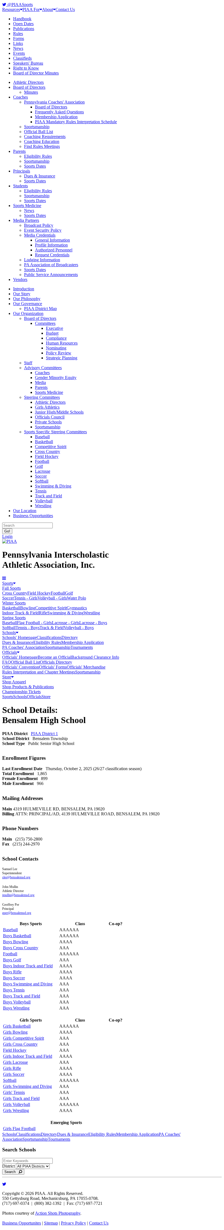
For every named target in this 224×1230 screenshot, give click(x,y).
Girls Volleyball (16, 1104)
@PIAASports (19, 4)
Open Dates (23, 23)
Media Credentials (39, 235)
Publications (23, 28)
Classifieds (22, 58)
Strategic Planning (61, 357)
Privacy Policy (73, 1223)
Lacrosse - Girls (65, 622)
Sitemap (51, 1223)
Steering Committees (42, 397)
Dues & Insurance (39, 176)
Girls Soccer (13, 1074)
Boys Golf (12, 959)
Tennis (40, 491)
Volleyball (43, 500)
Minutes (31, 92)
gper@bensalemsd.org (16, 913)
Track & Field (52, 627)
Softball (41, 481)
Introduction (23, 288)
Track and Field (48, 496)
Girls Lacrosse (15, 1062)
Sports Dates (35, 166)
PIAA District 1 (44, 733)
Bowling (27, 608)
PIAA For (31, 9)
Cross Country (47, 451)
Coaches (20, 97)
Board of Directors (29, 87)
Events (19, 53)
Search (11, 1172)
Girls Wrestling (16, 1110)
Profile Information (51, 245)
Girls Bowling (15, 1032)
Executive (54, 328)
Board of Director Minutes (36, 73)
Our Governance (27, 303)
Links (18, 43)
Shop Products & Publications (28, 686)
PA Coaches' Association (23, 647)
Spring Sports (14, 617)
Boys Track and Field (21, 996)
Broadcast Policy (38, 225)
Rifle (43, 612)
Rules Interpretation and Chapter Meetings (38, 672)
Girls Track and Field (21, 1098)
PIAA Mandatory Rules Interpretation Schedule (76, 121)
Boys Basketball (17, 935)
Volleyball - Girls (52, 598)
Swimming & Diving (53, 486)
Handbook (22, 18)
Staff (28, 362)
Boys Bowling (15, 941)
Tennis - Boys (28, 627)
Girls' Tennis (14, 1092)
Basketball (44, 441)
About (47, 9)
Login (7, 536)
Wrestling (43, 505)
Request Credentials (52, 255)
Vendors (20, 279)
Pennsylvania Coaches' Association (54, 102)
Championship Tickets (21, 691)
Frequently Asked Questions (59, 112)
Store (6, 677)
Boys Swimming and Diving (27, 984)
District (8, 1166)
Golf (39, 466)
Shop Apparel (14, 681)
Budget (52, 333)
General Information (52, 240)
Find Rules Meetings (42, 146)
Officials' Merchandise (86, 667)
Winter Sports (14, 603)
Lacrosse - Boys (93, 622)
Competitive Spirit (50, 446)
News (18, 48)
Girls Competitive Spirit (23, 1038)
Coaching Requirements (45, 136)
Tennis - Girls (25, 598)
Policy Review (58, 353)
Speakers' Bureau (28, 63)
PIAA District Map (40, 308)
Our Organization (28, 313)
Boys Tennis (14, 990)
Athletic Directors (28, 82)
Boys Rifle (12, 972)
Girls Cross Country (20, 1044)
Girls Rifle (12, 1068)
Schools (9, 632)
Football (42, 461)
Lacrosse (42, 471)
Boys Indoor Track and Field (28, 966)
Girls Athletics (47, 407)
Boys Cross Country (20, 947)
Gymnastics (77, 608)
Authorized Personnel (53, 250)
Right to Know (26, 68)
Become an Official (54, 657)
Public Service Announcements (51, 274)
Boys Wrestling (16, 1008)
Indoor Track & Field (20, 612)
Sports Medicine (27, 205)
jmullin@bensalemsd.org (18, 895)
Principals (21, 171)
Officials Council (49, 417)
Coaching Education (41, 141)
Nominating (56, 348)
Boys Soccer (14, 978)
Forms (18, 38)
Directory (69, 637)
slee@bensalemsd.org (16, 877)
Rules (18, 33)
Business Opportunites (21, 1223)
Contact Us (65, 9)
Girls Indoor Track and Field (27, 1056)
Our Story (21, 293)
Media (40, 382)
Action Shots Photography (57, 1213)
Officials (9, 652)
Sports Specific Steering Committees (55, 431)
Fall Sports (11, 588)
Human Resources (62, 343)
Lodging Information (42, 259)
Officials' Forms (53, 667)
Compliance (56, 338)
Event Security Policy (42, 230)
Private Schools (48, 422)
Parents (19, 151)
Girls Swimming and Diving (27, 1086)
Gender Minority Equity (55, 377)
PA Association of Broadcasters (51, 264)
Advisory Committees (43, 367)
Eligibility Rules (38, 156)
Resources (11, 9)
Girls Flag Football (19, 1128)
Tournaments (81, 647)
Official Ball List (38, 131)
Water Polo (76, 598)
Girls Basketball (17, 1026)
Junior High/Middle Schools (59, 412)
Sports (7, 583)
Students (20, 186)
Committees (45, 323)
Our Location (24, 510)
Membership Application (56, 116)
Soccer (41, 476)
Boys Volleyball (17, 1002)
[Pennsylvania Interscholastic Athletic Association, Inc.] (9, 541)
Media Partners (26, 220)
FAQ (6, 662)
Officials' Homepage (20, 657)
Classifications (49, 637)
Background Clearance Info (95, 657)
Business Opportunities (33, 515)
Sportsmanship (36, 126)
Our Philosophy (26, 298)
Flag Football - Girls (34, 622)
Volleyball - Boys (79, 627)
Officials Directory (56, 662)
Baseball (42, 436)
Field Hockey (46, 456)
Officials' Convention (20, 667)
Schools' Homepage (19, 637)
